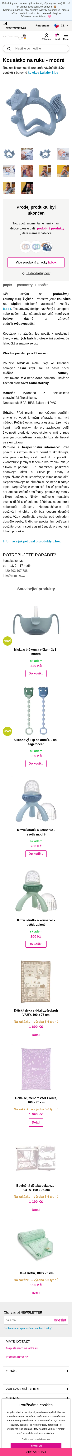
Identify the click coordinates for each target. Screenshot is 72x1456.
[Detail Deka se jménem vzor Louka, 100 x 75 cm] (36, 1069)
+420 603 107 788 (15, 570)
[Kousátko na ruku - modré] (36, 112)
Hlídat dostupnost (38, 273)
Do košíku (36, 673)
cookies (24, 1425)
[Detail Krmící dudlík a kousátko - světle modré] (36, 801)
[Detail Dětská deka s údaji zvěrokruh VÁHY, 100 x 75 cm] (36, 981)
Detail (36, 1035)
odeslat (60, 1320)
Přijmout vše (36, 1446)
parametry (25, 285)
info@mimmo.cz (14, 575)
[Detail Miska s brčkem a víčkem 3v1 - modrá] (36, 620)
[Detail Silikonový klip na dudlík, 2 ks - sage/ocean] (36, 711)
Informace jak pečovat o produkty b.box (32, 541)
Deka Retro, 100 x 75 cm (36, 1273)
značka (43, 285)
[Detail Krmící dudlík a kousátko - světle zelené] (36, 891)
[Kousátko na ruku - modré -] (9, 154)
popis (7, 285)
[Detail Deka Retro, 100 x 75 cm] (36, 1244)
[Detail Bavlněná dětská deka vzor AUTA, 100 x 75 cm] (36, 1156)
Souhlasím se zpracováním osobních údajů (28, 1328)
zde (48, 1439)
